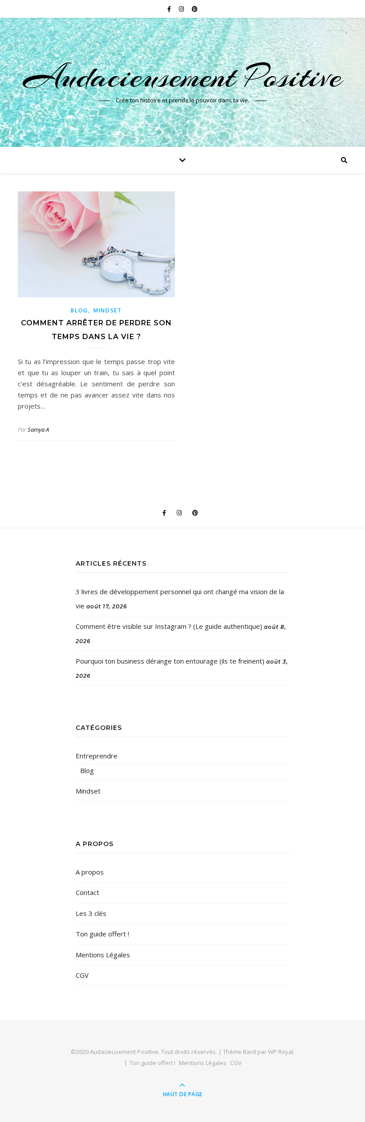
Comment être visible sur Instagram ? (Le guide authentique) (169, 626)
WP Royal (280, 1052)
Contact (87, 892)
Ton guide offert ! (102, 933)
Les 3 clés (91, 913)
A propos (90, 871)
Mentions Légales (103, 954)
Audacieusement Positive (183, 76)
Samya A (38, 429)
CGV (82, 975)
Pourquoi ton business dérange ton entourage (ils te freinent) (170, 660)
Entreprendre (97, 755)
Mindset (107, 310)
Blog (79, 310)
